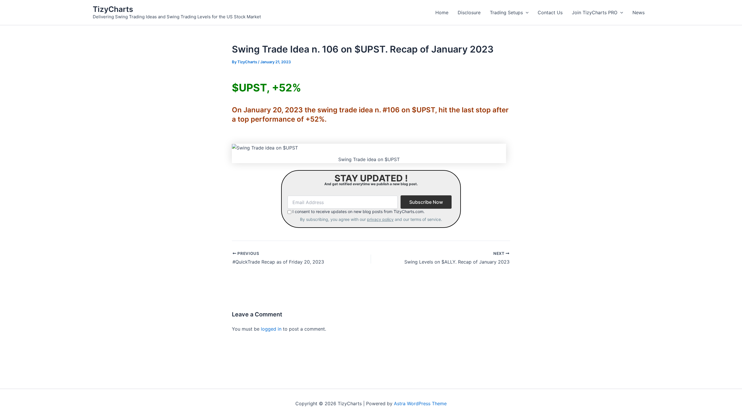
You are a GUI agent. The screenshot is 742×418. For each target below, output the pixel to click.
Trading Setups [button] (506, 12)
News (638, 12)
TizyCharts (113, 9)
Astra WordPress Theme (420, 403)
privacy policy (380, 219)
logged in (271, 329)
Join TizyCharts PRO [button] (594, 12)
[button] (526, 12)
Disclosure (469, 12)
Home (441, 12)
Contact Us (550, 12)
